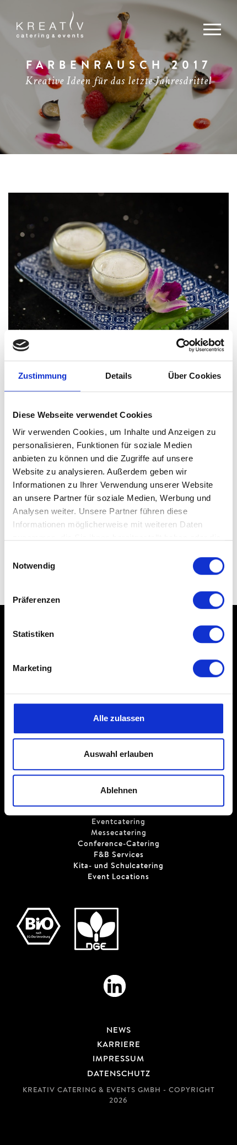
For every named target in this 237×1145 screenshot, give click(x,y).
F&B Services (119, 855)
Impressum (118, 1059)
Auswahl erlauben (118, 754)
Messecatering (119, 833)
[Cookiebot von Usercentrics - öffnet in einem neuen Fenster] (176, 345)
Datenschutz (118, 1074)
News (118, 1031)
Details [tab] (118, 375)
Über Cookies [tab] (194, 375)
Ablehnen (118, 790)
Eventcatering (118, 822)
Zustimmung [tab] (42, 375)
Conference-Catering (119, 844)
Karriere (119, 1045)
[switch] (208, 600)
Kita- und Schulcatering (118, 866)
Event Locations (118, 877)
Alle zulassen (118, 718)
